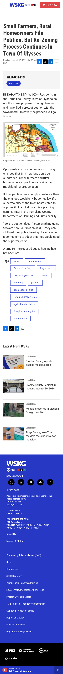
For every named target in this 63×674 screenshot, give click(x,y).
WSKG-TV (28, 528)
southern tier (20, 318)
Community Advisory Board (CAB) (23, 555)
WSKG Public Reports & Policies (22, 583)
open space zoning (23, 290)
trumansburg (35, 261)
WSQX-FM (20, 525)
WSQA (46, 525)
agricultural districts (24, 304)
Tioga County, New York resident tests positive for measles (41, 436)
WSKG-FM (10, 525)
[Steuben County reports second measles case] (13, 362)
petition (35, 282)
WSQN (19, 528)
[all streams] (58, 670)
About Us (11, 534)
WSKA (36, 528)
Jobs (8, 562)
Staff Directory (14, 576)
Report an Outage (15, 618)
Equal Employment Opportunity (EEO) (25, 590)
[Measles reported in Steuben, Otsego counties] (13, 410)
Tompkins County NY (24, 311)
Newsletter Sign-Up (16, 624)
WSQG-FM (30, 525)
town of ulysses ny (23, 275)
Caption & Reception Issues (20, 611)
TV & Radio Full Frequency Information (25, 604)
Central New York (23, 268)
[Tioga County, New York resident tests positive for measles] (13, 433)
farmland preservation (25, 297)
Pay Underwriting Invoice (19, 631)
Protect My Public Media (18, 597)
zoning (44, 275)
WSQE (39, 525)
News (16, 261)
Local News (31, 356)
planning (18, 282)
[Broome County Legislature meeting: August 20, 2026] (13, 386)
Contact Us (12, 569)
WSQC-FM (10, 528)
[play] (5, 670)
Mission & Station (15, 541)
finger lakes (46, 268)
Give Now (51, 4)
